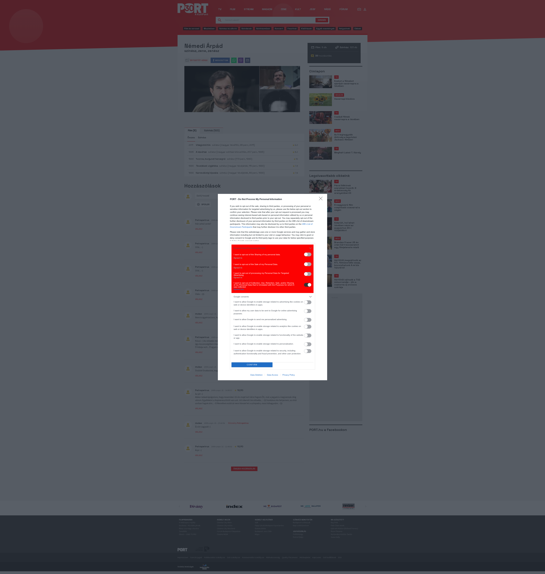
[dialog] (272, 287)
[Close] (321, 199)
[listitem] (272, 248)
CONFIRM (252, 365)
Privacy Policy (288, 375)
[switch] (307, 254)
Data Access (272, 375)
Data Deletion (256, 375)
